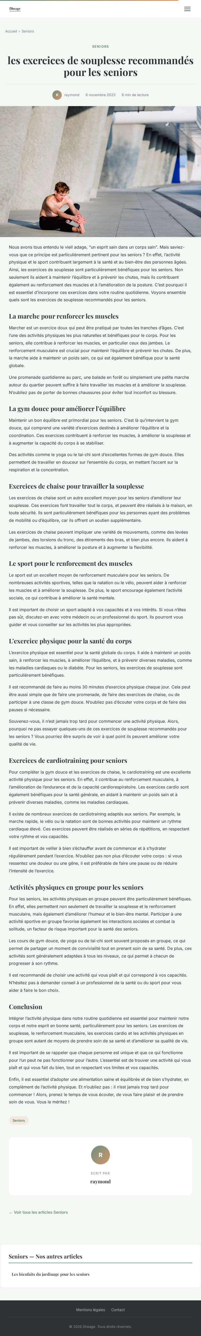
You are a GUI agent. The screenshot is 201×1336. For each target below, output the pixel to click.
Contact (118, 1309)
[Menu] (187, 9)
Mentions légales (90, 1309)
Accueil (11, 31)
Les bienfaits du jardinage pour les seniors (51, 1274)
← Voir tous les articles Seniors (38, 1212)
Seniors (28, 31)
